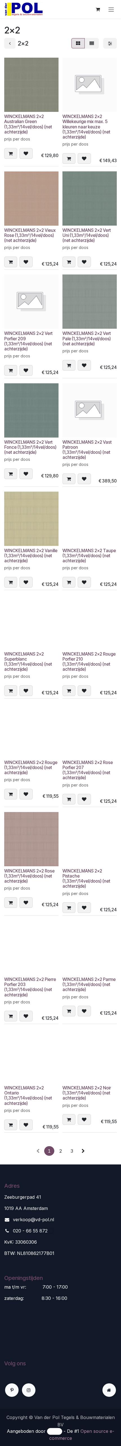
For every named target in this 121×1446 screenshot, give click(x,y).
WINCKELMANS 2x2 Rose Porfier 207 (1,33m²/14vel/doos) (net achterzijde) (87, 770)
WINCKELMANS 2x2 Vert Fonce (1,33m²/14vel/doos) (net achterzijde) (30, 447)
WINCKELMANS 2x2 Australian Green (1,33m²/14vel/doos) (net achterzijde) (28, 124)
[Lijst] (92, 43)
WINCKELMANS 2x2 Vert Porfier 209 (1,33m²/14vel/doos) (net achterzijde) (28, 341)
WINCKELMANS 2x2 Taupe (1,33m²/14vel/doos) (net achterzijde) (89, 555)
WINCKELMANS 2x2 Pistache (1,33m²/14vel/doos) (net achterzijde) (86, 878)
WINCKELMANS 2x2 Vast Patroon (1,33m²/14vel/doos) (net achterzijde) (87, 449)
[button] (10, 153)
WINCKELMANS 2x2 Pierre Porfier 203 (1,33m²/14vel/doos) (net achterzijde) (30, 987)
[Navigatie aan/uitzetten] (111, 9)
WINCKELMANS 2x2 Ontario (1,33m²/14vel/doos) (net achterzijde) (28, 1095)
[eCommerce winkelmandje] (97, 9)
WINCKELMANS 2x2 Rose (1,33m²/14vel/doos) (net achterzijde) (29, 876)
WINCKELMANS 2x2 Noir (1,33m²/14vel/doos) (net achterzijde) (86, 1093)
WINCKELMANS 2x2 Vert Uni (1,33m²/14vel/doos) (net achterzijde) (86, 235)
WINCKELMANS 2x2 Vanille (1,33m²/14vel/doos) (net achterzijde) (30, 555)
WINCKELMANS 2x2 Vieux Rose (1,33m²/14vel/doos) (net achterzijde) (30, 235)
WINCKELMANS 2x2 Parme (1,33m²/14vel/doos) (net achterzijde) (89, 984)
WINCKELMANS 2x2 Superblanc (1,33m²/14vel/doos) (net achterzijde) (28, 661)
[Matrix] (78, 43)
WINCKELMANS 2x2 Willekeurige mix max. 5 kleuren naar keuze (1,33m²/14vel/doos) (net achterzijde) (86, 127)
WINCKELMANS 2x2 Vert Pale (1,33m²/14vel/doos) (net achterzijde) (86, 338)
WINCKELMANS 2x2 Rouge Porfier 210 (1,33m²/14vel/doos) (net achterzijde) (89, 661)
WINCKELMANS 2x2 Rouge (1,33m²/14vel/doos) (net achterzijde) (30, 767)
